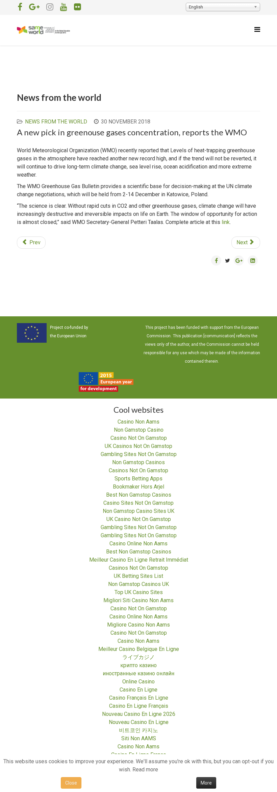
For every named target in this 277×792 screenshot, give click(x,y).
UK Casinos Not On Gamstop (138, 446)
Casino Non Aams (138, 421)
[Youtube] (63, 7)
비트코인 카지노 (138, 730)
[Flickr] (77, 7)
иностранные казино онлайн (138, 673)
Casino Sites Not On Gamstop (138, 503)
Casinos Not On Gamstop (138, 470)
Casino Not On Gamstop (138, 438)
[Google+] (34, 7)
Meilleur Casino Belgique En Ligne (138, 649)
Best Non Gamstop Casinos (138, 495)
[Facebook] (20, 7)
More (206, 783)
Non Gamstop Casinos (138, 462)
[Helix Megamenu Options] (257, 29)
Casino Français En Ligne (138, 698)
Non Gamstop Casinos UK (138, 584)
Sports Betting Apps (138, 478)
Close (71, 783)
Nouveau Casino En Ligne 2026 (138, 714)
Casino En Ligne (138, 689)
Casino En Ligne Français (138, 706)
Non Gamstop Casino (138, 430)
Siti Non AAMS (138, 738)
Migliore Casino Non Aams (138, 624)
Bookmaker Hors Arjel (138, 486)
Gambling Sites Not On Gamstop (139, 454)
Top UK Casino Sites (139, 592)
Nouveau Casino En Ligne (139, 722)
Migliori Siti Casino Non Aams (138, 600)
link (226, 222)
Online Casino (138, 681)
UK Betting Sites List (138, 576)
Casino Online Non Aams (138, 543)
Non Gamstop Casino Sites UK (138, 511)
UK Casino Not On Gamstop (138, 519)
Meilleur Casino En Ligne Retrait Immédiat (138, 560)
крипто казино (138, 665)
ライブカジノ (138, 657)
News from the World (56, 121)
